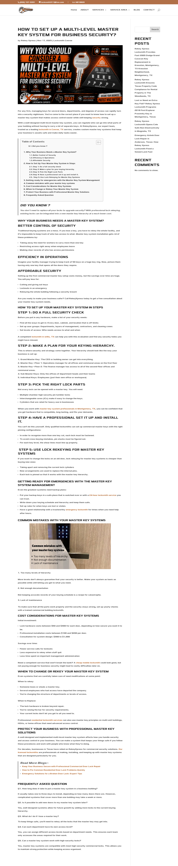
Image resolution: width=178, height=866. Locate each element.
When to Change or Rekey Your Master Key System (52, 189)
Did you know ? (39, 146)
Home (74, 10)
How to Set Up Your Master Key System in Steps (51, 163)
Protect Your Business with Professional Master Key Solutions (58, 192)
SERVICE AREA (118, 10)
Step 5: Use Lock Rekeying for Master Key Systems (57, 177)
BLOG (137, 10)
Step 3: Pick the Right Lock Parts (48, 172)
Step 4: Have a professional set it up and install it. (56, 175)
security (96, 117)
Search (155, 29)
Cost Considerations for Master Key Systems (49, 186)
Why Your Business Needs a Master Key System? (52, 152)
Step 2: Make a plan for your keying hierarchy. (54, 169)
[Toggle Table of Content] (97, 142)
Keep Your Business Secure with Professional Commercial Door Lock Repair (61, 766)
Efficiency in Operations (44, 158)
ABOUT (85, 10)
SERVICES (98, 10)
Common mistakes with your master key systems (50, 183)
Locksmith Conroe (62, 40)
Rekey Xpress (28, 40)
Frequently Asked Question (40, 195)
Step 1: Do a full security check (47, 167)
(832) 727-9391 (27, 2)
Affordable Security (42, 160)
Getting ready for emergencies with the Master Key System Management (63, 180)
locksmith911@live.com (52, 2)
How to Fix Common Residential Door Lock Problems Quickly (53, 770)
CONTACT (149, 10)
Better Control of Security (44, 155)
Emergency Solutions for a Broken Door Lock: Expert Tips (52, 773)
